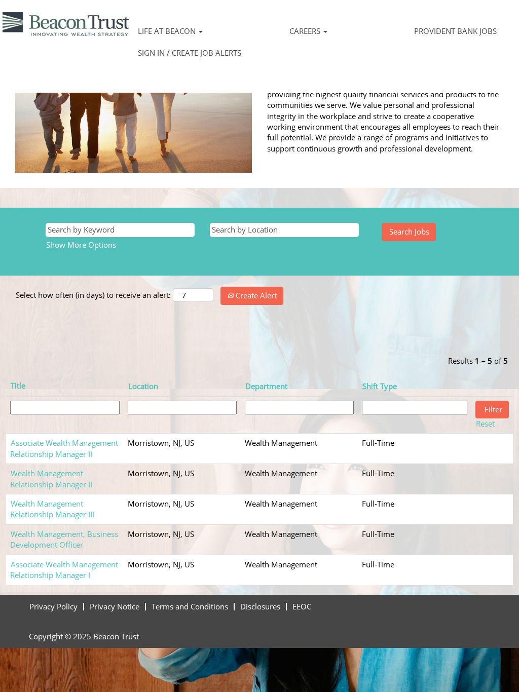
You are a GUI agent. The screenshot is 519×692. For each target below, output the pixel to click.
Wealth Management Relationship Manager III (52, 508)
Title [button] (18, 385)
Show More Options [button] (81, 245)
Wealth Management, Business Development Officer (64, 539)
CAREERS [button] (305, 31)
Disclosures (260, 606)
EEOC (301, 606)
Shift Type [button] (379, 386)
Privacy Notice (114, 606)
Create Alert (255, 295)
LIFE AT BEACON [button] (168, 31)
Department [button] (266, 386)
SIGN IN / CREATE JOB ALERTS (189, 53)
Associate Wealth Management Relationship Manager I (64, 569)
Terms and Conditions (190, 606)
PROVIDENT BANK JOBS (455, 31)
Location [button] (143, 386)
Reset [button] (485, 423)
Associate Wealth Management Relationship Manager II (64, 448)
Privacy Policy (53, 606)
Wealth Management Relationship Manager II (51, 478)
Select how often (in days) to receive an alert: (93, 295)
